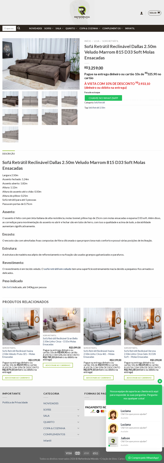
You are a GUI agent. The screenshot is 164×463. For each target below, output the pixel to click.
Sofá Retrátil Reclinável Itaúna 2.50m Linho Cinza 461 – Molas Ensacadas (99, 354)
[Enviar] (18, 28)
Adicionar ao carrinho (17, 378)
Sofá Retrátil (110, 41)
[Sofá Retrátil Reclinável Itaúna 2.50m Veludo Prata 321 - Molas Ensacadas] (21, 326)
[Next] (161, 346)
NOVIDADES (35, 28)
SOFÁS (47, 28)
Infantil (130, 28)
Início (87, 41)
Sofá (9, 287)
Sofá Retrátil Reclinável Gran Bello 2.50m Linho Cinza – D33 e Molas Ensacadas (60, 341)
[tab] (8, 153)
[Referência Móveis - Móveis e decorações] (82, 12)
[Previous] (2, 346)
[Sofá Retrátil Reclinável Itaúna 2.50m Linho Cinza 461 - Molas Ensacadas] (102, 326)
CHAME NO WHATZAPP (103, 97)
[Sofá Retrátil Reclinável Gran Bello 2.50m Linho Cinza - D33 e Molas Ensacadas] (61, 320)
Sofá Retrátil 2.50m (97, 107)
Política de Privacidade (15, 402)
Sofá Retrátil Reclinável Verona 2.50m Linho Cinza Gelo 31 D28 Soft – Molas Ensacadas (140, 354)
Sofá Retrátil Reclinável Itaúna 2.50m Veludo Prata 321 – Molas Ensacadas (18, 354)
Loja (96, 41)
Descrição (8, 153)
